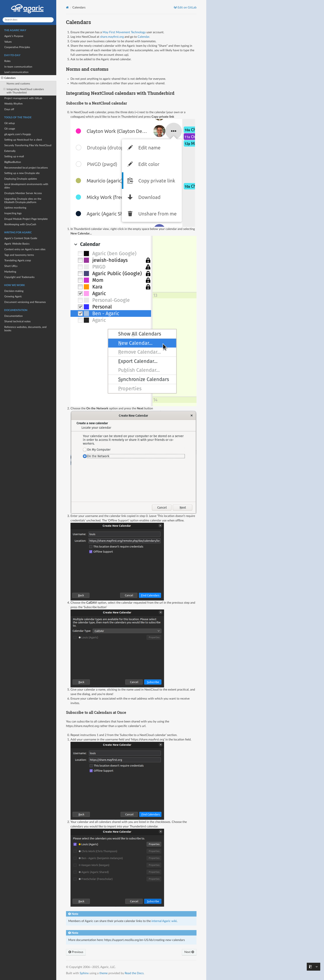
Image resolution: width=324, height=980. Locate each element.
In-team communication (18, 66)
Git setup (9, 123)
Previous (77, 952)
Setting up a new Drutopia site (22, 173)
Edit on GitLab (186, 7)
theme (103, 973)
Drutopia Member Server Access (23, 193)
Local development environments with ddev (26, 186)
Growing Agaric (13, 296)
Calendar (143, 36)
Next (187, 952)
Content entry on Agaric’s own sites (24, 249)
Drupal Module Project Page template (26, 219)
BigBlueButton (12, 162)
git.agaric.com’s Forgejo (17, 134)
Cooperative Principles (17, 47)
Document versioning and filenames (25, 302)
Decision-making (13, 291)
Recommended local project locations (26, 167)
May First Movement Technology (124, 32)
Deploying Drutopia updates (20, 178)
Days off (9, 109)
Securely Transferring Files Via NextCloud (27, 145)
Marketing (10, 271)
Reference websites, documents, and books (25, 329)
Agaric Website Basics (16, 243)
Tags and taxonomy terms (19, 255)
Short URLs (10, 266)
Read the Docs (134, 973)
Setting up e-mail (14, 156)
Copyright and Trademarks (19, 277)
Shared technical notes (17, 321)
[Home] (67, 7)
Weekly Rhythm (13, 103)
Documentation (13, 316)
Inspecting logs (13, 213)
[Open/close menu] (2, 78)
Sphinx (84, 973)
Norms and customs (18, 83)
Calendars (10, 78)
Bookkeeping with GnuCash (20, 224)
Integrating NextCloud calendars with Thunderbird (25, 91)
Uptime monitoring (15, 207)
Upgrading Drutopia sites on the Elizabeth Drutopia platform (22, 200)
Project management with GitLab (23, 98)
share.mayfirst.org (112, 36)
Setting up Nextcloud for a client (23, 139)
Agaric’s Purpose (13, 36)
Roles (7, 61)
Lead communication (16, 72)
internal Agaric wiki (164, 921)
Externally (10, 151)
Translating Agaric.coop (17, 260)
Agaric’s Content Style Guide (20, 238)
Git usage (9, 128)
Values (8, 41)
